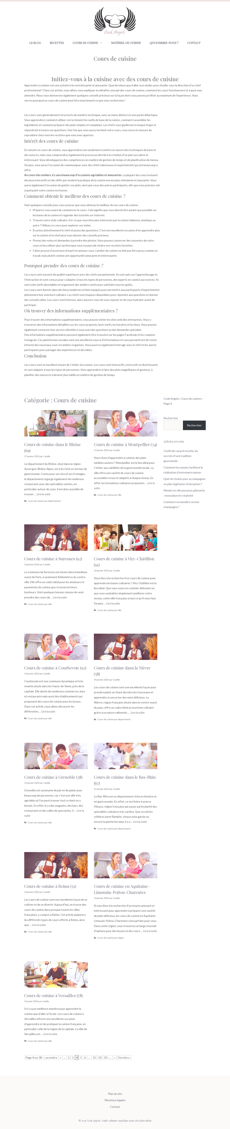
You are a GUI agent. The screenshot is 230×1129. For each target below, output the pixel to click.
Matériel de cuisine (126, 43)
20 (99, 1057)
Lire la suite (44, 494)
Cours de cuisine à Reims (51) (50, 886)
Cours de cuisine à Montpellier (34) (125, 444)
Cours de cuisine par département (44, 501)
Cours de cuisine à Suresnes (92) (53, 558)
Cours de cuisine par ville (109, 494)
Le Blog (35, 43)
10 (94, 1057)
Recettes (57, 43)
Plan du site (115, 1093)
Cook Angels (171, 398)
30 (105, 1057)
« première (50, 1057)
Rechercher (171, 418)
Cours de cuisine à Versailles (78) (53, 995)
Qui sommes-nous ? (164, 43)
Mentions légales (115, 1100)
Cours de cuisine (85, 43)
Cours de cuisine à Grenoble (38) (53, 777)
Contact (194, 43)
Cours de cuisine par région (110, 937)
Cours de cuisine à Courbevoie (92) (55, 667)
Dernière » (124, 1057)
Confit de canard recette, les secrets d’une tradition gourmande (181, 456)
